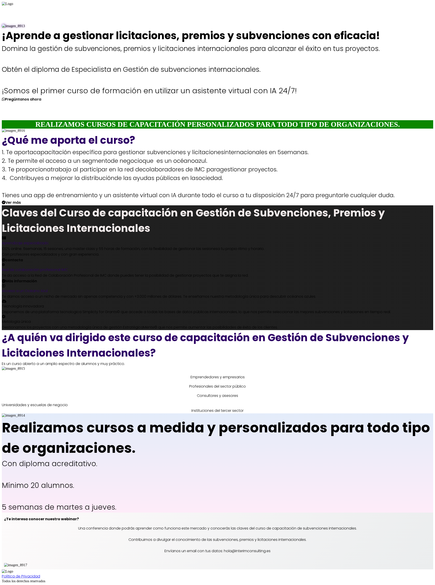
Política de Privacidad (21, 576)
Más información (21, 281)
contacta (14, 260)
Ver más (13, 202)
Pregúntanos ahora (23, 99)
